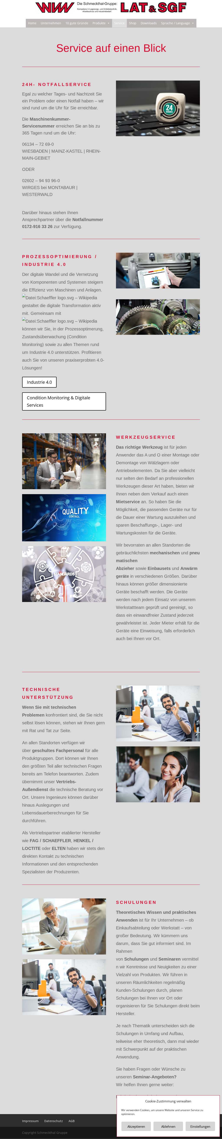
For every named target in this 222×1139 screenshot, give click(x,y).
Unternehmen (51, 23)
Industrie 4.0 (39, 382)
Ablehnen (168, 1126)
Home (32, 23)
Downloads (149, 23)
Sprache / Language (175, 23)
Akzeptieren (136, 1126)
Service (119, 23)
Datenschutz (53, 1121)
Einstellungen (200, 1126)
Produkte (99, 23)
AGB (72, 1121)
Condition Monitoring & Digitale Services (58, 401)
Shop (132, 23)
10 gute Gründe (76, 23)
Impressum (30, 1121)
